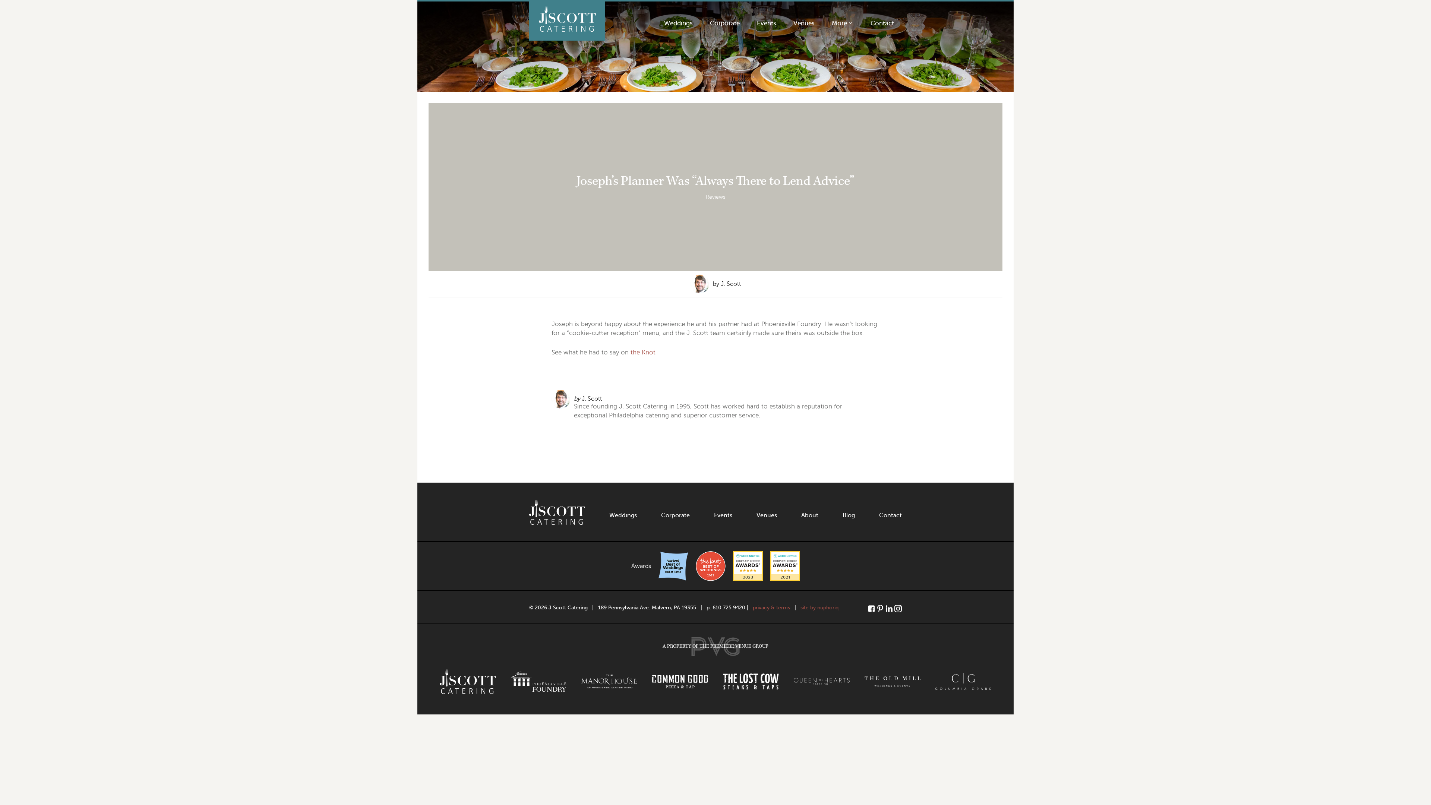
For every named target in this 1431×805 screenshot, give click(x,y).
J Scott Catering (567, 21)
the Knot (643, 352)
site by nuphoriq (819, 607)
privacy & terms (771, 607)
